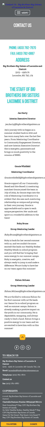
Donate (33, 424)
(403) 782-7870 (18, 375)
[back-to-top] (22, 337)
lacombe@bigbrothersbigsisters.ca (23, 370)
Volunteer (11, 424)
